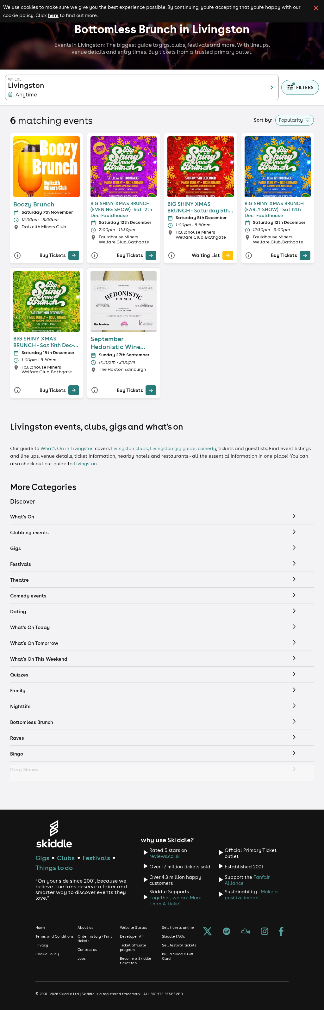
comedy (207, 448)
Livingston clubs (129, 448)
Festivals (96, 858)
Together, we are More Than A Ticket (175, 901)
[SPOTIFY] (226, 932)
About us (85, 927)
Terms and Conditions (54, 936)
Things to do (54, 868)
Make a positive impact (251, 895)
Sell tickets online (178, 927)
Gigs (42, 858)
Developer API (132, 936)
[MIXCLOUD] (245, 932)
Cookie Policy (47, 954)
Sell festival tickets (179, 945)
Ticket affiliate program (133, 947)
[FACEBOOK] (281, 932)
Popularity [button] (291, 120)
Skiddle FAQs (173, 936)
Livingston (85, 464)
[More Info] (17, 255)
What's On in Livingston (67, 448)
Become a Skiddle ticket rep (135, 960)
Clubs (66, 858)
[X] (207, 932)
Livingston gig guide (173, 448)
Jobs (82, 958)
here (53, 15)
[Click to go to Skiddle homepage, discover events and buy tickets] (53, 834)
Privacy (41, 945)
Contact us (87, 949)
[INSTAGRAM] (264, 932)
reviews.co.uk (164, 856)
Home (40, 927)
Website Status (133, 927)
